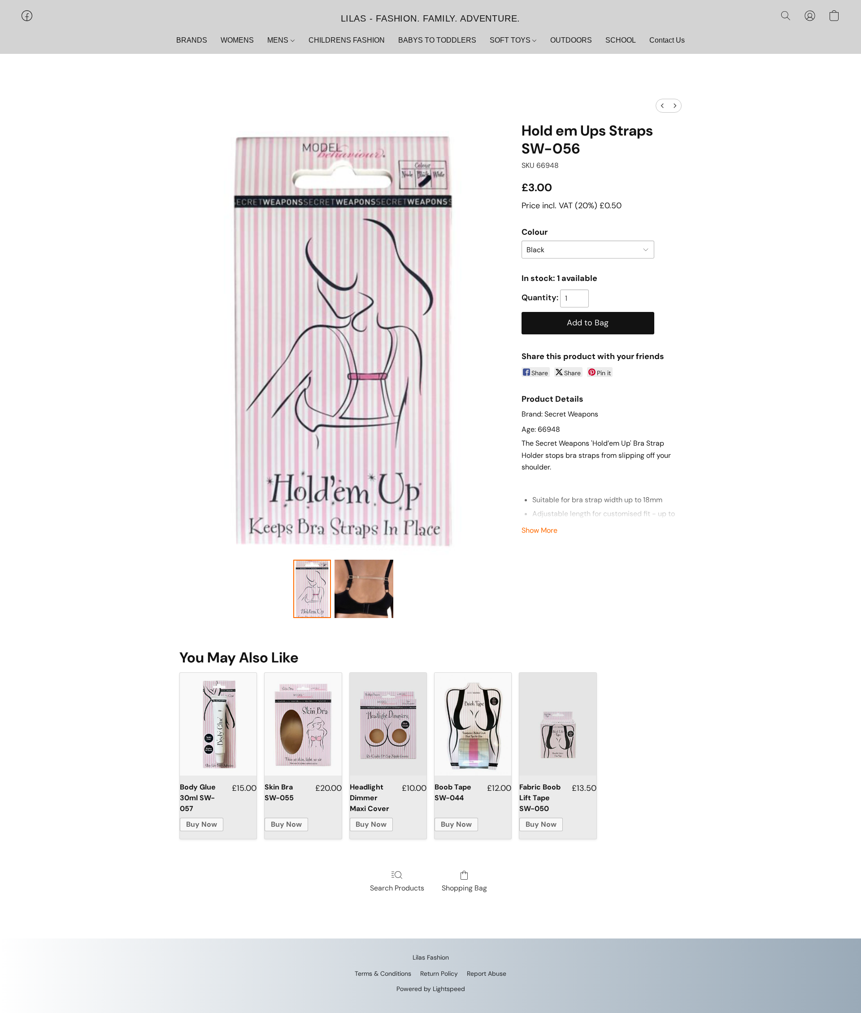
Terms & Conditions (383, 973)
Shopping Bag (464, 888)
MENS (278, 40)
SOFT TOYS (511, 40)
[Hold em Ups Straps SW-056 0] (312, 589)
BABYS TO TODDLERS (437, 40)
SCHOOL (620, 40)
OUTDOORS (571, 40)
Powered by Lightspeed (430, 989)
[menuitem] (662, 105)
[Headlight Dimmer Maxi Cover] (388, 724)
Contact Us (667, 40)
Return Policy (439, 973)
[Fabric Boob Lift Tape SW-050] (557, 724)
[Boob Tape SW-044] (473, 724)
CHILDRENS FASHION (347, 40)
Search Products (397, 888)
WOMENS (237, 40)
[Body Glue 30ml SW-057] (218, 724)
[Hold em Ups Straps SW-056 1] (364, 589)
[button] (430, 18)
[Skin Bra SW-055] (303, 724)
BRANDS (191, 40)
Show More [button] (539, 530)
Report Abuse (486, 973)
